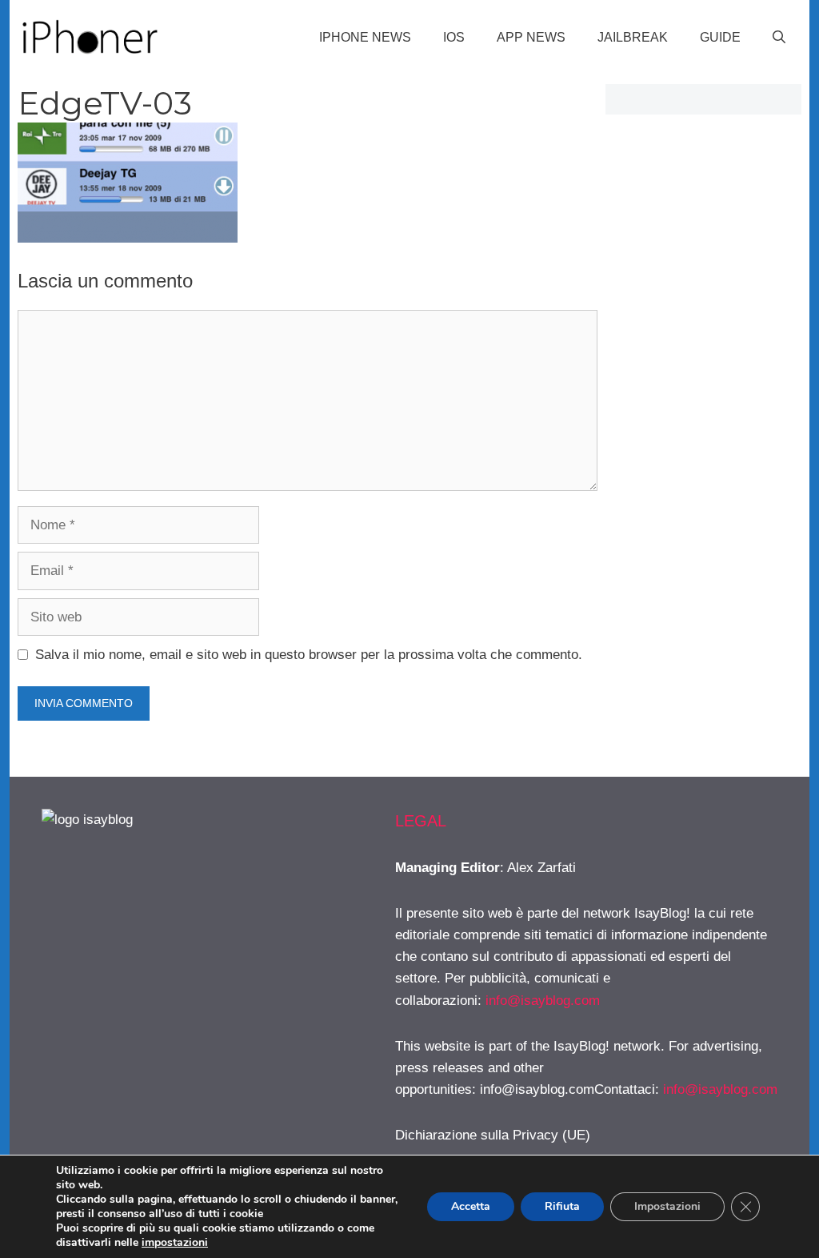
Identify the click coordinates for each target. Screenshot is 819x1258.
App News (531, 37)
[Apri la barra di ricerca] (779, 38)
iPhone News (365, 37)
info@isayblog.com (542, 1000)
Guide (720, 37)
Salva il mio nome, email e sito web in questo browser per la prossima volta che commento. (308, 654)
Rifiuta (562, 1206)
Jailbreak (632, 37)
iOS (454, 37)
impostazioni (175, 1243)
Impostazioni (667, 1206)
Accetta (470, 1206)
